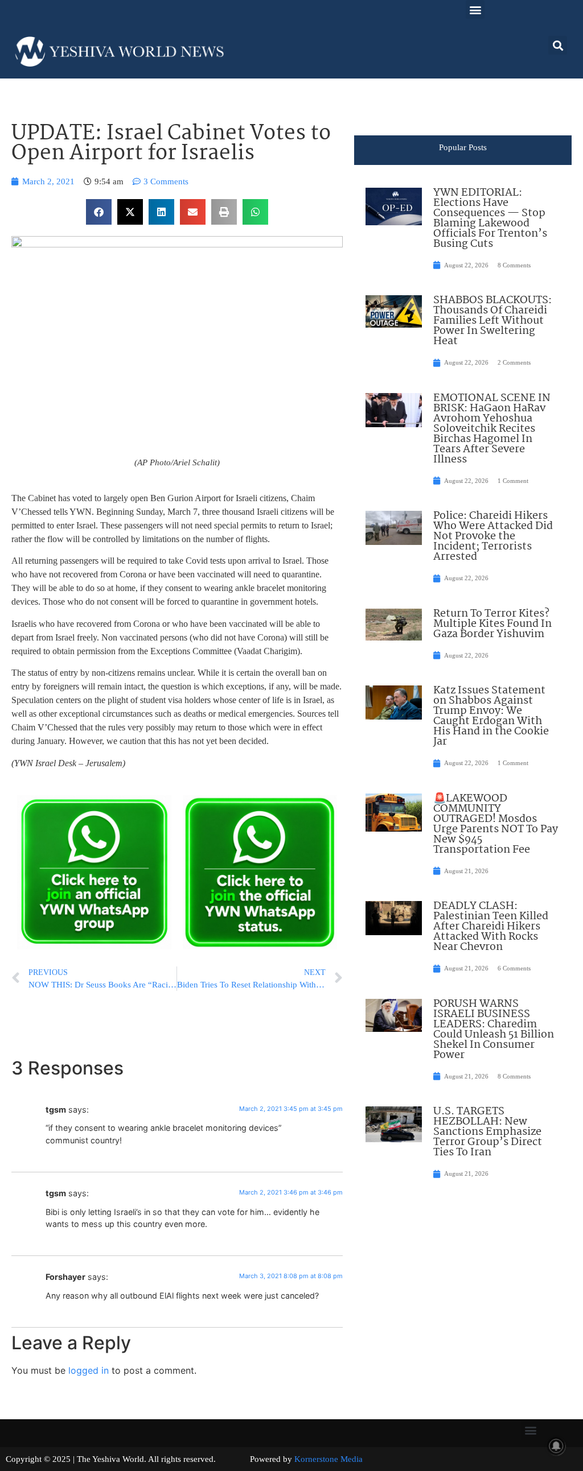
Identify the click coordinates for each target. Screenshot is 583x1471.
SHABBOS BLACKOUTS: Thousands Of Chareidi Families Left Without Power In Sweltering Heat (492, 321)
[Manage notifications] (556, 1446)
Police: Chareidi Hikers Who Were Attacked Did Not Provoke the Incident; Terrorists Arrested (493, 536)
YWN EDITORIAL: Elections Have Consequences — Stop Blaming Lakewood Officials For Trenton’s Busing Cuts (490, 218)
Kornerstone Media (328, 1459)
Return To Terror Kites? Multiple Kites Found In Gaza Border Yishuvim (492, 624)
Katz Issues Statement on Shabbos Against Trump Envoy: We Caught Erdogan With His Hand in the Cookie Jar (491, 716)
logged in (88, 1370)
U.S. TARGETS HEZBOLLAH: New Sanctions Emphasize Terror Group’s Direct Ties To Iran (487, 1132)
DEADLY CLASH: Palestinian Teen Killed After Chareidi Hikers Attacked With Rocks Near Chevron (490, 927)
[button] (475, 9)
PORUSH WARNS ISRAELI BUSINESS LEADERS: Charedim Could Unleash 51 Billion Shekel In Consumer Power (493, 1029)
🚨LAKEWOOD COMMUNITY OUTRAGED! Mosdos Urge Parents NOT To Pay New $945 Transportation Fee (495, 824)
